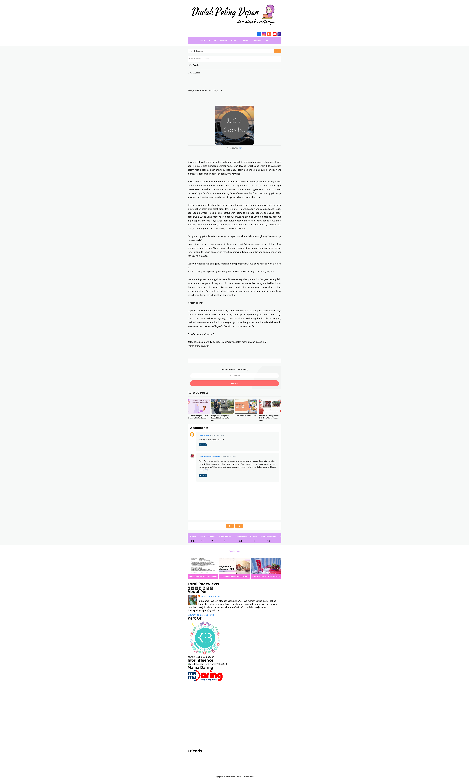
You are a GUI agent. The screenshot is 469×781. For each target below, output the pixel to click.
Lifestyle (192, 536)
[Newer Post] (230, 526)
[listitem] (203, 568)
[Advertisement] (234, 698)
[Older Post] (239, 526)
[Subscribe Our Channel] (274, 34)
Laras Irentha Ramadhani (209, 457)
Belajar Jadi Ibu (225, 536)
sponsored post (241, 536)
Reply (204, 445)
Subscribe (234, 383)
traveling (253, 536)
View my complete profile (201, 615)
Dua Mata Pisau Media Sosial (245, 416)
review (202, 536)
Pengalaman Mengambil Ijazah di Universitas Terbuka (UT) (222, 418)
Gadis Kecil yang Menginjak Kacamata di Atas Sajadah (198, 417)
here (241, 148)
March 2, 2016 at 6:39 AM (217, 435)
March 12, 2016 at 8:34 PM (228, 457)
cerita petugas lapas (268, 536)
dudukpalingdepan (210, 596)
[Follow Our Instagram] (264, 34)
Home (202, 40)
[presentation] (277, 568)
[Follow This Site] (269, 34)
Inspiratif (212, 536)
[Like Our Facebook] (258, 34)
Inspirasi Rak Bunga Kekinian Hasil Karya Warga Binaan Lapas (269, 418)
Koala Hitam (204, 435)
